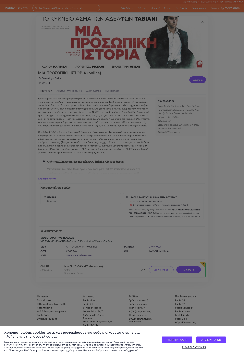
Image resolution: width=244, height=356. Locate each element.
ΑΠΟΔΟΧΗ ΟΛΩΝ (211, 339)
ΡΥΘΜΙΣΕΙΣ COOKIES (194, 347)
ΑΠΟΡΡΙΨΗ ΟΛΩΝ (177, 339)
